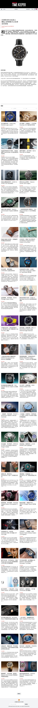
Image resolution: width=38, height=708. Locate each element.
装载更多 (19, 693)
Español (6, 26)
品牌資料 (16, 9)
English (3, 26)
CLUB (34, 9)
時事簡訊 (26, 704)
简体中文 (12, 26)
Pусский (9, 26)
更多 (2, 105)
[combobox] (7, 108)
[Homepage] (2, 9)
